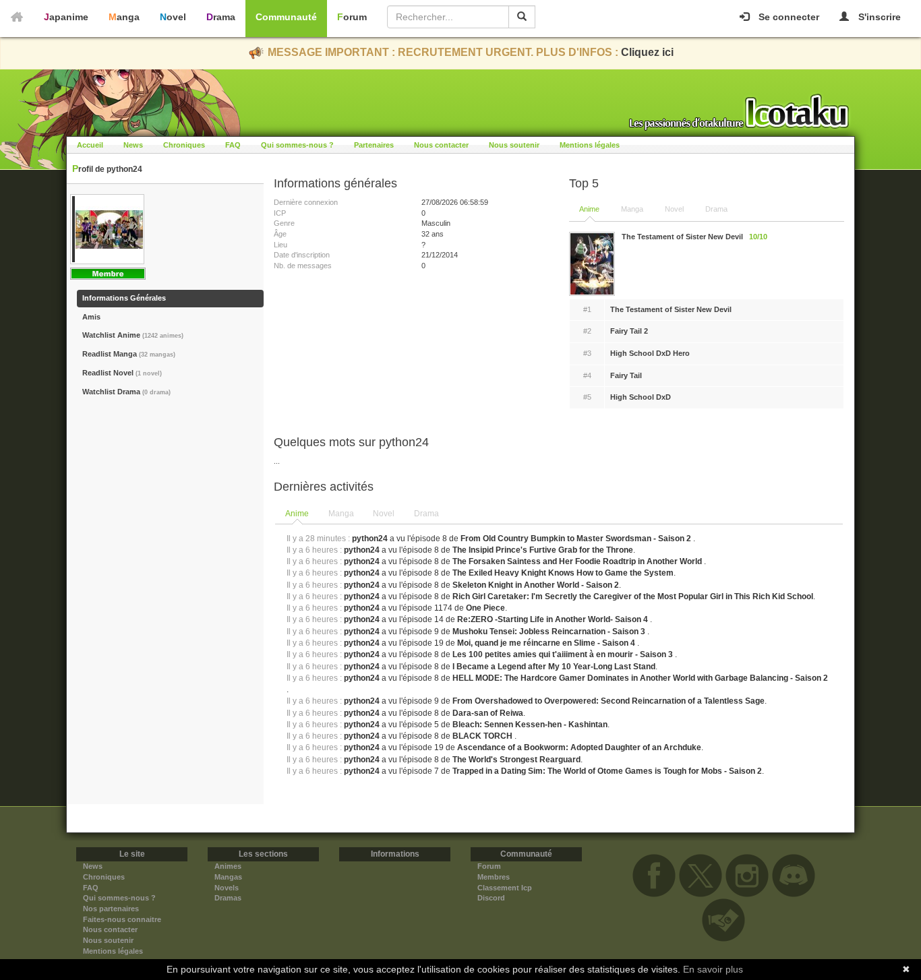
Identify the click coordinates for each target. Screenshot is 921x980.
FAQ (233, 145)
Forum (352, 16)
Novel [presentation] (383, 513)
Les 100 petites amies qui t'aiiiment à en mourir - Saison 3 (563, 654)
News (133, 145)
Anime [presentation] (297, 513)
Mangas (228, 877)
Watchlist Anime (132, 335)
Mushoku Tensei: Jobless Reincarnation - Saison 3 (549, 631)
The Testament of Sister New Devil (671, 309)
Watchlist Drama (126, 392)
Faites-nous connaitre (122, 919)
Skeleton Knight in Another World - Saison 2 (535, 585)
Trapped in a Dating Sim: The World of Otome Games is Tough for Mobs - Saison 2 (607, 771)
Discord (491, 898)
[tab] (297, 514)
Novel (173, 16)
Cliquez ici (647, 52)
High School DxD (640, 397)
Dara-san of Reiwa (487, 713)
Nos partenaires (111, 909)
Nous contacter (441, 145)
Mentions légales (590, 145)
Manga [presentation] (341, 513)
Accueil (90, 145)
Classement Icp (504, 888)
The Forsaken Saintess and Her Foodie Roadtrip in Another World (578, 561)
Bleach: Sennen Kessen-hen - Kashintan (529, 724)
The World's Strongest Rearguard (516, 759)
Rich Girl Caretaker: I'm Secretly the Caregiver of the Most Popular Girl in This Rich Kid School (632, 596)
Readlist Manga (128, 354)
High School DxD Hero (650, 353)
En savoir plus (713, 969)
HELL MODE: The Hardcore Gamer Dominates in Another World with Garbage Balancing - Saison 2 (640, 678)
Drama (220, 16)
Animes (227, 866)
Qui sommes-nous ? (297, 145)
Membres (493, 877)
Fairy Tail (626, 375)
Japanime (66, 16)
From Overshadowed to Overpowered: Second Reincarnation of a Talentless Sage (608, 701)
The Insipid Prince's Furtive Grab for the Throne (542, 550)
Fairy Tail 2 (629, 331)
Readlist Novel (122, 373)
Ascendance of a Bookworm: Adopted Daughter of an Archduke (579, 747)
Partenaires (374, 145)
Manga (124, 16)
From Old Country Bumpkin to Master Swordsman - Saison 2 (576, 538)
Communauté (286, 16)
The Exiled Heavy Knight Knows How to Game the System (563, 573)
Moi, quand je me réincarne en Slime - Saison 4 (547, 643)
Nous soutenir (514, 145)
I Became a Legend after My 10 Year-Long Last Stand (553, 666)
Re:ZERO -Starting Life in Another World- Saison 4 (553, 619)
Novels (226, 888)
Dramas (227, 898)
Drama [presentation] (426, 513)
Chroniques (184, 145)
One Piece (485, 608)
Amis (91, 317)
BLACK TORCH (483, 736)
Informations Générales (124, 298)
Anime (589, 209)
